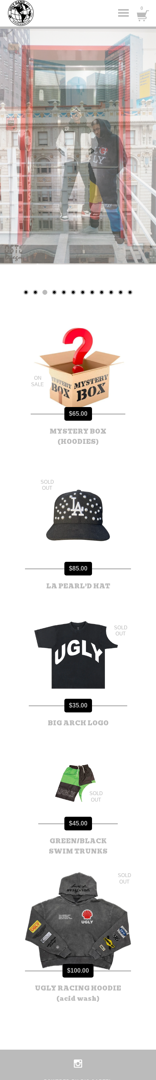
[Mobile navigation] (123, 13)
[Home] (38, 13)
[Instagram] (78, 1064)
